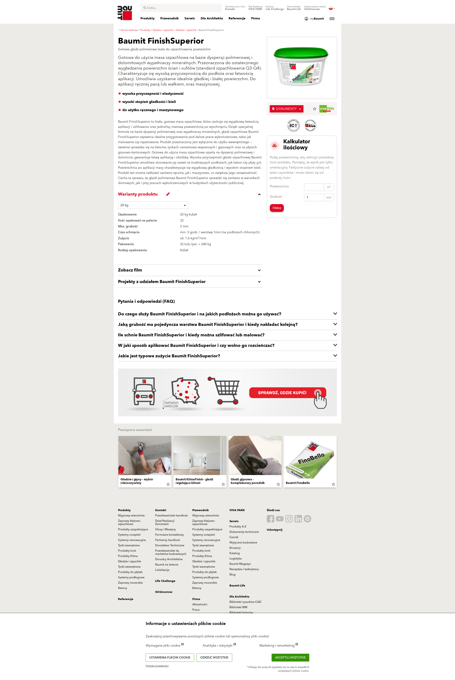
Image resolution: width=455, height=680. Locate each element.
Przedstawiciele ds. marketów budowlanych (170, 552)
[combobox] (181, 8)
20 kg (124, 205)
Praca (196, 609)
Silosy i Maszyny (165, 529)
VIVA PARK (237, 510)
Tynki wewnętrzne (129, 566)
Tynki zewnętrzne (129, 545)
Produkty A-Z (237, 526)
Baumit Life (237, 585)
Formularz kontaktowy (169, 534)
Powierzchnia (279, 186)
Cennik (233, 537)
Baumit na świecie (166, 564)
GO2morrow (163, 592)
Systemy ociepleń (129, 534)
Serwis (234, 521)
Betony (122, 588)
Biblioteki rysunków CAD (245, 601)
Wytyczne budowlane (243, 542)
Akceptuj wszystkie (290, 657)
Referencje (125, 599)
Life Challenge (165, 580)
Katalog (234, 553)
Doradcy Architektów (169, 559)
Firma (196, 599)
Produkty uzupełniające (133, 529)
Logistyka (235, 558)
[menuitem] (235, 8)
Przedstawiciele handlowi (171, 515)
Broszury (235, 547)
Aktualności (199, 604)
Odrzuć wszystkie (214, 657)
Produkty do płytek (130, 572)
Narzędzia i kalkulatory (244, 569)
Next (338, 462)
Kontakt (160, 510)
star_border (314, 109)
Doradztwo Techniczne (169, 545)
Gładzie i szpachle (129, 561)
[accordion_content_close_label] (191, 194)
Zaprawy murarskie (130, 582)
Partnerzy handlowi (167, 540)
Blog (232, 574)
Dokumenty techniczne (244, 531)
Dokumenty (284, 109)
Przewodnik (200, 510)
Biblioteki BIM (238, 607)
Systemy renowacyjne (132, 540)
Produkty (124, 510)
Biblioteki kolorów (241, 612)
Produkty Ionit (127, 550)
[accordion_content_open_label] (191, 270)
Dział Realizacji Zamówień (164, 522)
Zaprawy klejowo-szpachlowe (129, 522)
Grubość (276, 196)
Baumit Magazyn (240, 563)
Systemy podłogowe (131, 577)
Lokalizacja (162, 569)
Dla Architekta (239, 596)
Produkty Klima (128, 556)
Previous (117, 462)
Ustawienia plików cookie (169, 657)
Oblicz (277, 208)
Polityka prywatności (157, 666)
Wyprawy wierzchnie (131, 515)
